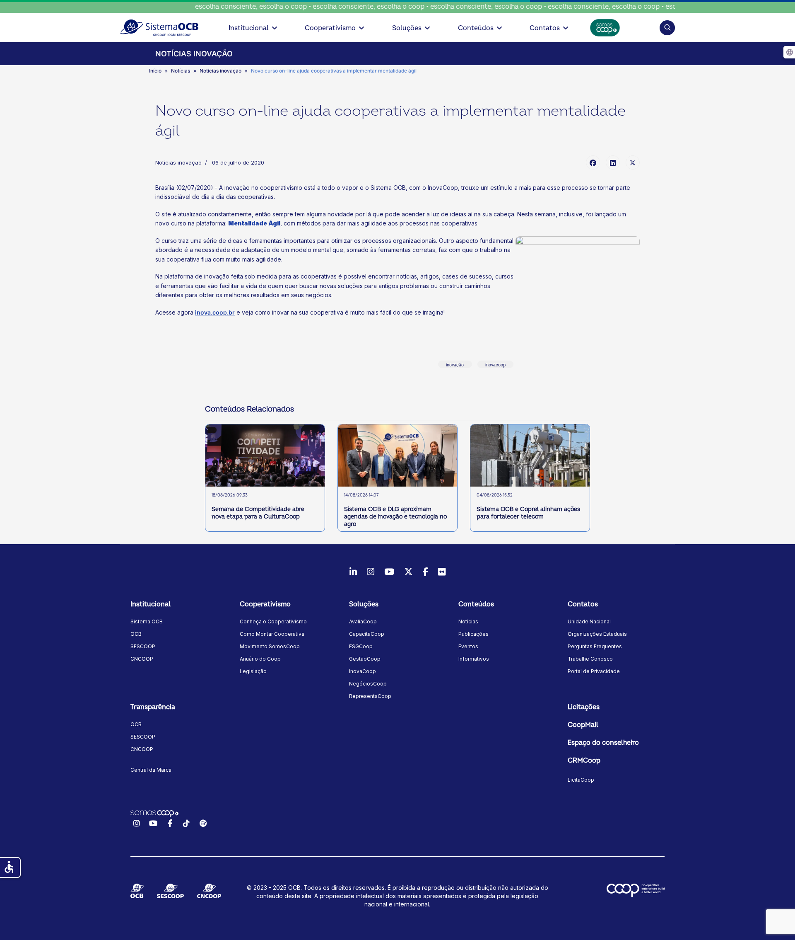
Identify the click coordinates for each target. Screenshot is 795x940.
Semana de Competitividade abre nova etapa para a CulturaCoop (258, 513)
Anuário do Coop (260, 659)
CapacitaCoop (366, 634)
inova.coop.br (215, 312)
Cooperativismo (330, 28)
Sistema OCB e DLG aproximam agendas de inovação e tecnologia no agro (395, 517)
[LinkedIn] (613, 162)
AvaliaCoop (363, 621)
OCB (136, 634)
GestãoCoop (365, 659)
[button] (667, 27)
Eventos (468, 646)
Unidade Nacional (589, 621)
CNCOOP (141, 659)
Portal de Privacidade (594, 671)
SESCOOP (142, 646)
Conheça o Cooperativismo (273, 621)
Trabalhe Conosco (590, 659)
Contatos (545, 28)
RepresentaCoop (370, 696)
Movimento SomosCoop (270, 646)
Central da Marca (150, 770)
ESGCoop (361, 646)
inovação (455, 365)
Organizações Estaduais (597, 634)
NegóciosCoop (368, 684)
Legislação (253, 671)
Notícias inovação (178, 162)
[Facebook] (593, 162)
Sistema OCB (146, 621)
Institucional (249, 28)
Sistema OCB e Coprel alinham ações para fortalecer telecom (528, 513)
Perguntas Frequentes (595, 646)
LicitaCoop (581, 780)
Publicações (473, 634)
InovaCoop (362, 671)
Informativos (473, 659)
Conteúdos (476, 28)
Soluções (407, 28)
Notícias (468, 621)
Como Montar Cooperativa (272, 634)
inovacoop (495, 365)
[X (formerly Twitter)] (633, 162)
